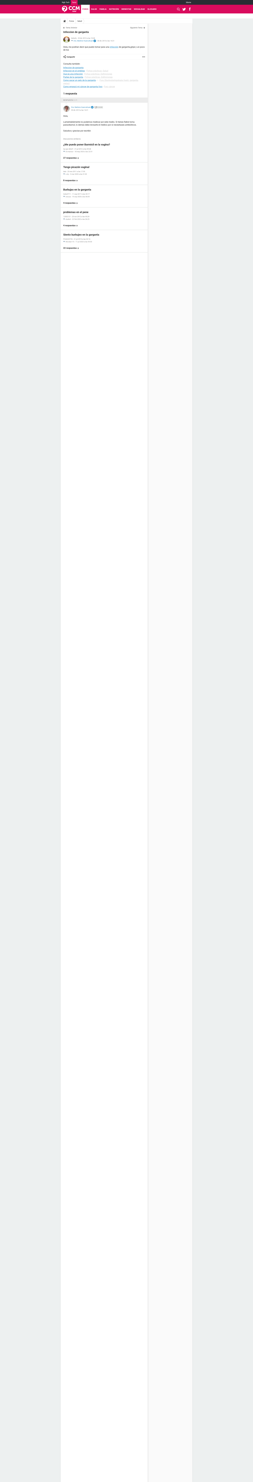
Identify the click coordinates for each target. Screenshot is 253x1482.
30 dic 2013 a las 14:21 (105, 41)
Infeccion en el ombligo (74, 71)
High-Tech (65, 2)
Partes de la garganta (73, 77)
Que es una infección (73, 74)
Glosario (152, 9)
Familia (102, 9)
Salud (74, 2)
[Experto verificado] (94, 41)
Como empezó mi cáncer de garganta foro (82, 86)
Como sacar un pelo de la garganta (79, 80)
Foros (85, 9)
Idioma (188, 2)
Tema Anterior (71, 28)
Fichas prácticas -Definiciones (98, 74)
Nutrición (114, 9)
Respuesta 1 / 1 (70, 100)
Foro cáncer (109, 86)
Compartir (71, 57)
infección (114, 47)
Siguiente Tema (136, 28)
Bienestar (126, 9)
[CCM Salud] (71, 9)
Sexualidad (139, 9)
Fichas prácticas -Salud (97, 71)
